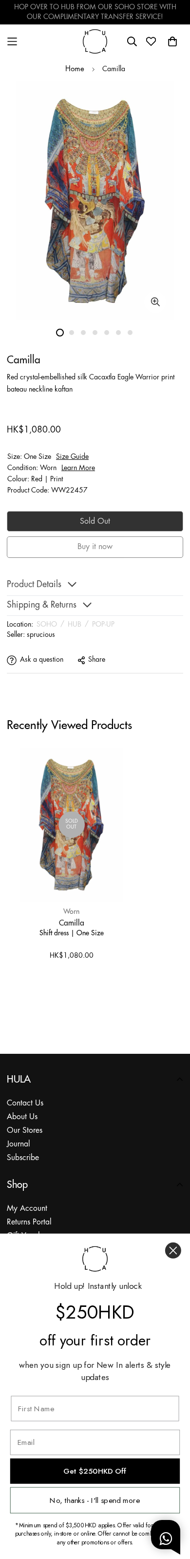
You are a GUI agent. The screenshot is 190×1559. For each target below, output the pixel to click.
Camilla (71, 923)
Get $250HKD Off (94, 1471)
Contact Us (25, 1103)
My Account (27, 1208)
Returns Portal (29, 1222)
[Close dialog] (173, 1250)
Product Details (34, 585)
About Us (22, 1117)
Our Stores (24, 1130)
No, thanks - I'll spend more (95, 1500)
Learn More (78, 468)
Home (74, 69)
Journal (18, 1144)
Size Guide (72, 457)
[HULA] (95, 41)
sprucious (41, 635)
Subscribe (23, 1158)
